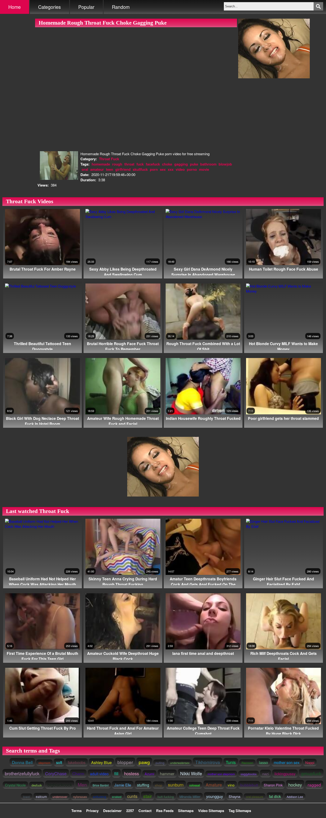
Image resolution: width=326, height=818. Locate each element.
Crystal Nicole (15, 785)
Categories (49, 7)
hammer (167, 773)
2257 (130, 810)
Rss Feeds (165, 810)
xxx (171, 169)
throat (129, 164)
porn (154, 169)
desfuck (37, 785)
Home (14, 7)
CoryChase (56, 773)
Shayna (234, 796)
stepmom (44, 763)
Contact (145, 810)
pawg (144, 762)
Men (82, 784)
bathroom (208, 164)
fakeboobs (76, 762)
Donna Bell (22, 762)
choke (167, 164)
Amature (214, 785)
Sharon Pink (273, 784)
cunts (132, 796)
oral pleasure (254, 797)
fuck (140, 164)
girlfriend (123, 169)
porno (192, 169)
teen (109, 169)
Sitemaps (186, 810)
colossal (194, 785)
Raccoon (247, 763)
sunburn (176, 785)
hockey (295, 784)
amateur (97, 169)
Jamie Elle (122, 784)
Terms (76, 810)
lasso (263, 762)
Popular (86, 7)
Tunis (231, 762)
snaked (116, 797)
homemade (101, 164)
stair (147, 796)
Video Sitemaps (211, 810)
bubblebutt (249, 784)
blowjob (225, 164)
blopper (125, 762)
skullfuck (140, 169)
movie (204, 169)
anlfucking (99, 797)
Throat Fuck (109, 158)
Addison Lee (295, 797)
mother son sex (287, 762)
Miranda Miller (189, 796)
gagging (181, 164)
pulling (160, 763)
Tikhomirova (207, 762)
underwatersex (179, 763)
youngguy (214, 796)
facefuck (153, 164)
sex (163, 169)
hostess (131, 773)
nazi (265, 773)
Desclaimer (112, 810)
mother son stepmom (221, 774)
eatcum (41, 796)
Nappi (309, 762)
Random (121, 7)
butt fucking (166, 796)
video (180, 169)
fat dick (275, 796)
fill (116, 773)
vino (231, 784)
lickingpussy (284, 773)
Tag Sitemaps (240, 810)
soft (59, 762)
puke (194, 164)
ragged (314, 785)
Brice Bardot (101, 785)
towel (26, 797)
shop (158, 785)
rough (117, 164)
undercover (60, 797)
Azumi (149, 773)
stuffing (143, 785)
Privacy (92, 810)
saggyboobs (249, 774)
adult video (99, 773)
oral (85, 169)
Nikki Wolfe (191, 773)
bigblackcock (59, 785)
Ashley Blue (101, 762)
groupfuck (311, 773)
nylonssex (80, 796)
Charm (78, 773)
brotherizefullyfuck (22, 773)
